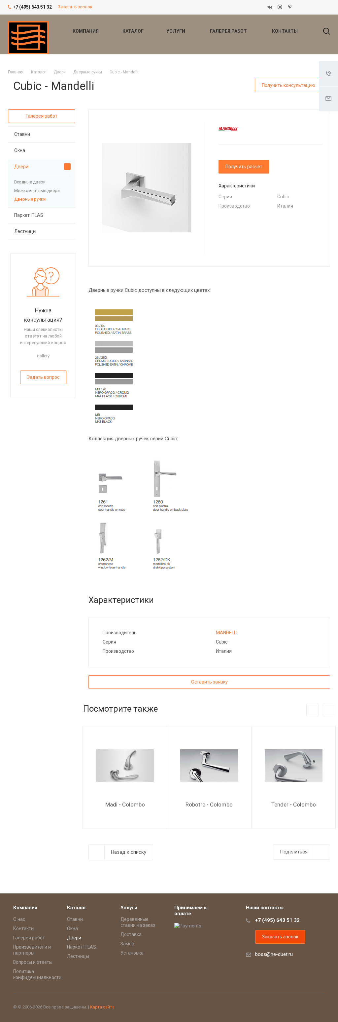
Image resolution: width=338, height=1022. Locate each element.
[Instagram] (280, 7)
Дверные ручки (30, 199)
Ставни (22, 134)
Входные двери (30, 181)
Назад (312, 710)
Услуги (176, 31)
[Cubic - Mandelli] (146, 187)
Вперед (329, 710)
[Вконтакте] (270, 7)
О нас (19, 919)
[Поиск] (323, 31)
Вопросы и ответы (32, 962)
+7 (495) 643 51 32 (277, 920)
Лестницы (25, 231)
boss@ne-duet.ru (274, 954)
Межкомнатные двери (37, 190)
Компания (86, 31)
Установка (132, 953)
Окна (19, 150)
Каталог (133, 31)
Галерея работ (229, 31)
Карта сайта (102, 1006)
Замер (127, 943)
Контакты (285, 31)
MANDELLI (226, 632)
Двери (21, 166)
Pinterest (290, 7)
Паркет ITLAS (28, 215)
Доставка (131, 934)
